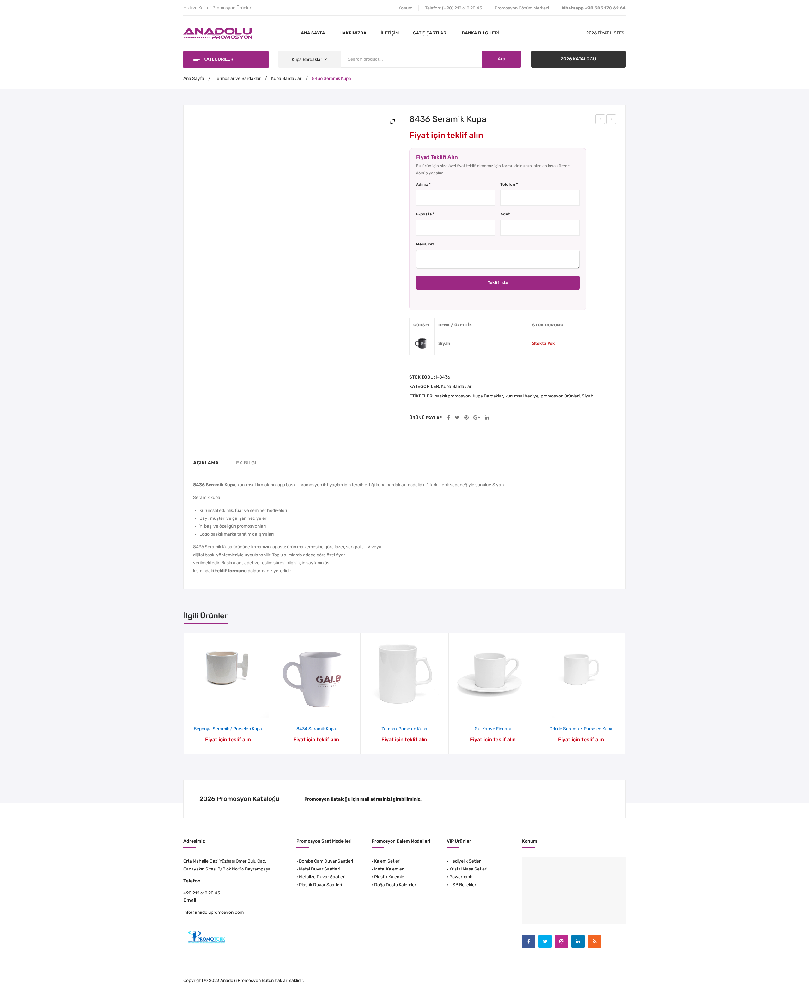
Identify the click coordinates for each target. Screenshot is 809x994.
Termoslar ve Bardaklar (238, 78)
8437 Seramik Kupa (611, 120)
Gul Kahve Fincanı (493, 728)
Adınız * (423, 184)
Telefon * (509, 184)
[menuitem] (313, 33)
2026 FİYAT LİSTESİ (606, 33)
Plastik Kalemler (390, 877)
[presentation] (184, 693)
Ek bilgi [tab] (246, 463)
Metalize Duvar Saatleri (322, 877)
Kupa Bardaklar (286, 78)
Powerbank (460, 877)
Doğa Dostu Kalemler (395, 885)
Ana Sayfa (193, 78)
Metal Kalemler (389, 869)
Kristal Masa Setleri (468, 869)
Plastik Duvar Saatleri (320, 885)
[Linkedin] (578, 941)
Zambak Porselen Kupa (404, 728)
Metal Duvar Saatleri (319, 869)
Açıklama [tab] (206, 463)
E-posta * (425, 214)
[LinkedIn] (487, 417)
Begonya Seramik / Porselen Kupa (228, 728)
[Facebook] (448, 417)
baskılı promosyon (453, 396)
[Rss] (594, 941)
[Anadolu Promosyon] (217, 33)
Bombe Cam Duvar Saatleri (326, 861)
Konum (405, 8)
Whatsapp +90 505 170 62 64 (594, 8)
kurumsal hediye (521, 396)
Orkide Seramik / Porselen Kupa (581, 728)
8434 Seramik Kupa (316, 728)
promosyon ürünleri (560, 396)
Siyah (587, 396)
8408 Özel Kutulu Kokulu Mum (600, 120)
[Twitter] (457, 417)
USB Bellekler (462, 885)
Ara (501, 59)
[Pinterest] (466, 417)
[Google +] (476, 417)
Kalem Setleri (387, 861)
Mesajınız (425, 244)
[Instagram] (561, 941)
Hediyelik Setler (465, 861)
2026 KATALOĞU (578, 59)
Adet (505, 214)
